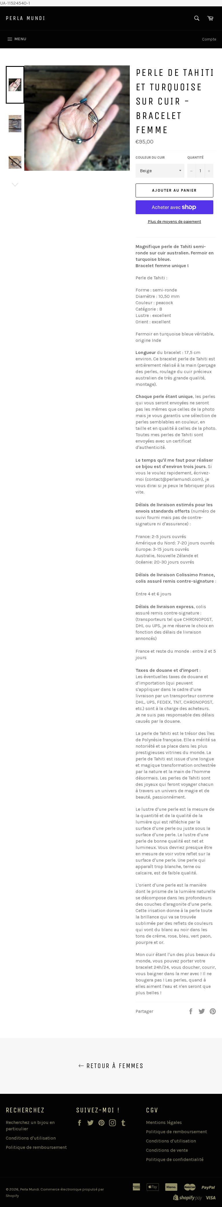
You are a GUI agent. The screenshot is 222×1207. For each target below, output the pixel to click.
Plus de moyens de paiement (174, 221)
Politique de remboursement (36, 1147)
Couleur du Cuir (150, 157)
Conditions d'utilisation (31, 1138)
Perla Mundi (26, 18)
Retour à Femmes (114, 1066)
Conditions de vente (167, 1150)
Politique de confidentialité (175, 1159)
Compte (209, 39)
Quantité (195, 157)
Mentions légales (164, 1122)
